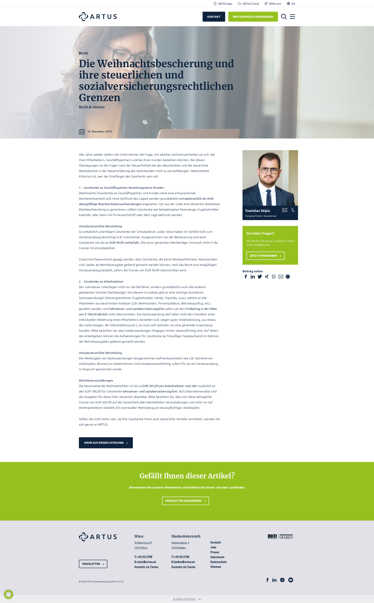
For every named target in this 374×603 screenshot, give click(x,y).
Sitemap (215, 566)
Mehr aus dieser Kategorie (103, 442)
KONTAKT (214, 16)
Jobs (213, 547)
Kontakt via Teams (146, 566)
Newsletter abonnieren (183, 500)
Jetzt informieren (263, 255)
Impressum (217, 556)
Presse (214, 552)
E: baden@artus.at (183, 561)
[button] (284, 17)
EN (293, 3)
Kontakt (215, 542)
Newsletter (91, 563)
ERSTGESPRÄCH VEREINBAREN (253, 16)
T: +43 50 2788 (143, 556)
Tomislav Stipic (257, 210)
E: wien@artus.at (145, 561)
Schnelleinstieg (184, 599)
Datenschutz (218, 561)
